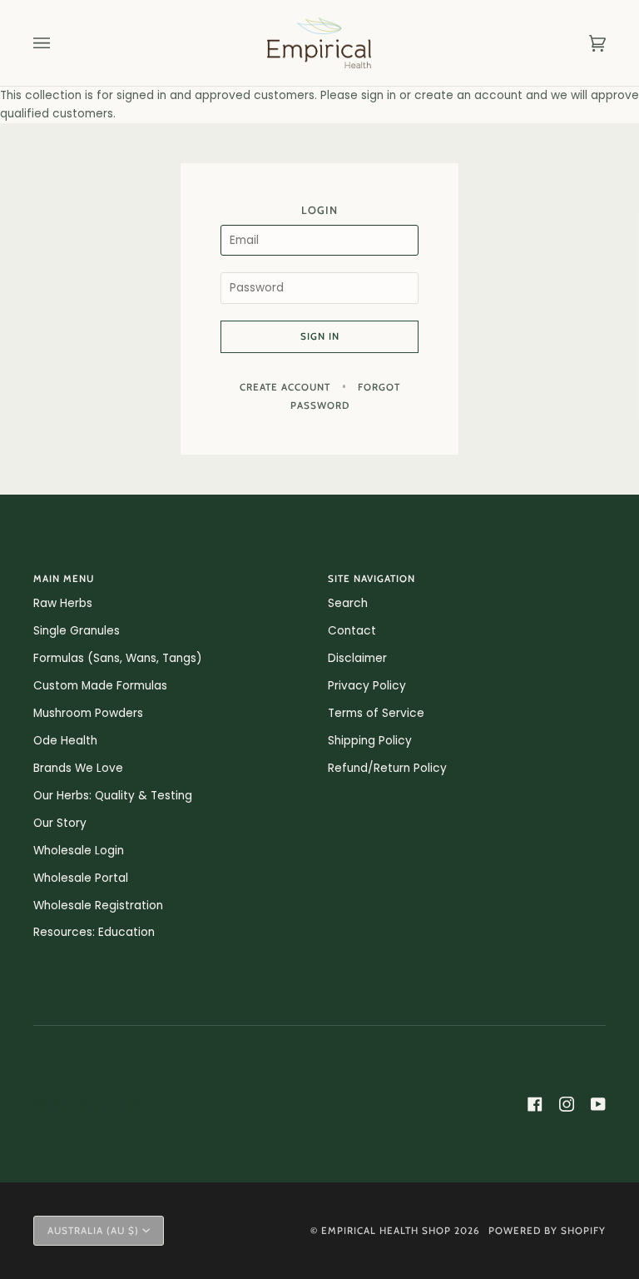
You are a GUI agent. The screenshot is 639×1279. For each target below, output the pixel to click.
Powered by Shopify (547, 1231)
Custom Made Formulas (100, 686)
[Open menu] (58, 43)
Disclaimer (357, 658)
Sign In (319, 336)
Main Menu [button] (63, 579)
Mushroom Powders (88, 713)
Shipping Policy (370, 741)
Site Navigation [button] (371, 579)
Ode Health (65, 741)
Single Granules (76, 631)
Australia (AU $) (93, 1231)
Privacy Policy (367, 686)
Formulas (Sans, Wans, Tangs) (117, 658)
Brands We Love (78, 768)
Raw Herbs (62, 603)
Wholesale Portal (80, 878)
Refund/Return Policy (387, 768)
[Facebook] (535, 1104)
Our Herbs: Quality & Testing (112, 796)
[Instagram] (566, 1104)
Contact (352, 631)
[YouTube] (598, 1104)
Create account (285, 387)
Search (348, 603)
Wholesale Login (78, 850)
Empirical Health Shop (386, 1231)
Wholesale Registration (98, 905)
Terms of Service (376, 713)
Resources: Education (94, 932)
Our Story (60, 823)
